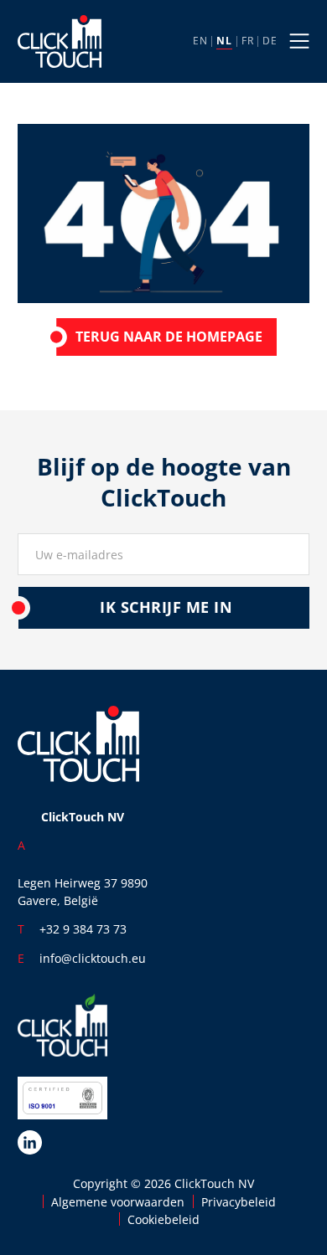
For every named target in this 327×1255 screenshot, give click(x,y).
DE (269, 40)
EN (200, 40)
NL (223, 40)
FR (247, 40)
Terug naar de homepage (168, 336)
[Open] (299, 41)
